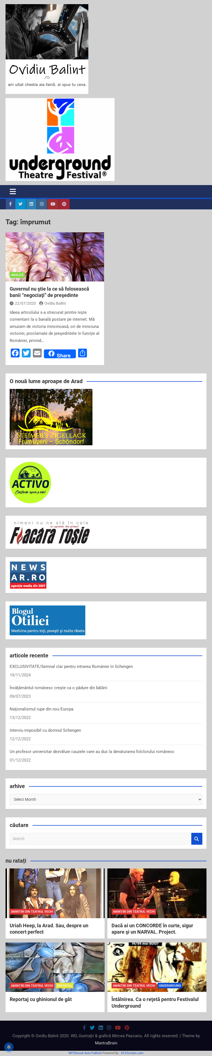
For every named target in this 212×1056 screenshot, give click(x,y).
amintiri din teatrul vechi (32, 911)
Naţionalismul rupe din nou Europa (41, 709)
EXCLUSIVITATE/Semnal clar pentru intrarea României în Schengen (71, 666)
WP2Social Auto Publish (85, 1053)
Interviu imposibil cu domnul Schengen (45, 730)
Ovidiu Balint (55, 303)
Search (196, 839)
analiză (17, 275)
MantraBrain (106, 1043)
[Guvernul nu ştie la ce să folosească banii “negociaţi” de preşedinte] (55, 257)
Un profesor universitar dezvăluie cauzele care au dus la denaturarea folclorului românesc (92, 751)
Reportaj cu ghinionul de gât (41, 999)
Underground (170, 985)
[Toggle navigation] (13, 191)
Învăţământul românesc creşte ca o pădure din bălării (58, 687)
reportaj (64, 985)
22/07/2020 (25, 303)
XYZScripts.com (132, 1053)
